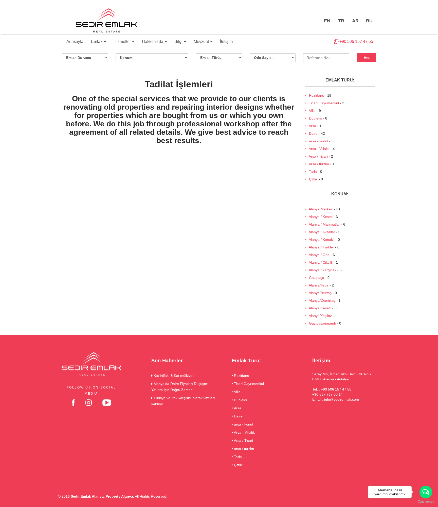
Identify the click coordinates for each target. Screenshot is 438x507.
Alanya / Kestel (319, 217)
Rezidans (315, 95)
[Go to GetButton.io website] (426, 501)
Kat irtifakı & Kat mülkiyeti (173, 376)
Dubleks (314, 118)
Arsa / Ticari (317, 156)
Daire (312, 133)
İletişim (226, 41)
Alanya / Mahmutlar (323, 224)
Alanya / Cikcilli (319, 262)
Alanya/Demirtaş (320, 300)
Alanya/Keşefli (318, 308)
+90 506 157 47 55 (355, 41)
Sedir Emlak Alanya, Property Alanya (102, 496)
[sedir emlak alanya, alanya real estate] (106, 21)
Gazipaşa (315, 278)
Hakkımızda (153, 41)
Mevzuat (202, 41)
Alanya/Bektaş (319, 293)
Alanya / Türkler (320, 247)
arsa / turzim (317, 164)
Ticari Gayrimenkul (322, 103)
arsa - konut (317, 141)
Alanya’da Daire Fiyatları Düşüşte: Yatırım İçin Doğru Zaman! (179, 387)
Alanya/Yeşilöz (319, 316)
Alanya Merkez (319, 209)
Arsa (311, 126)
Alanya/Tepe (317, 285)
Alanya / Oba (318, 255)
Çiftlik (312, 179)
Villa (311, 111)
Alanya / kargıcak (321, 270)
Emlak (97, 41)
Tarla (311, 172)
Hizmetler (123, 41)
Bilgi (179, 41)
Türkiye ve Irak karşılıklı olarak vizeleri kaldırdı (183, 401)
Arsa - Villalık (318, 149)
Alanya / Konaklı (320, 240)
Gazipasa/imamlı (321, 323)
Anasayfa (74, 41)
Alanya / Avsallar (320, 232)
